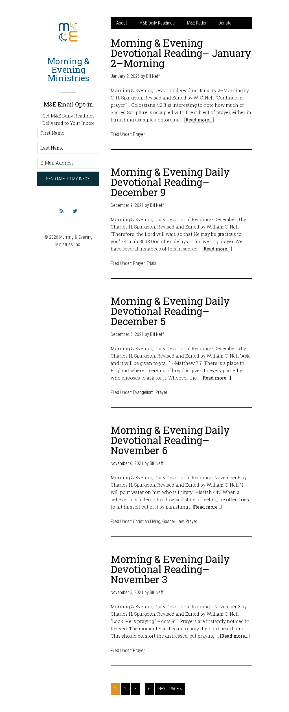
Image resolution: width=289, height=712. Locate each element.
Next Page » (170, 688)
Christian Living (146, 521)
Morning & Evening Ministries (68, 69)
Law (180, 521)
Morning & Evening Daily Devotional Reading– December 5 (170, 311)
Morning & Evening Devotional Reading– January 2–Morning (181, 53)
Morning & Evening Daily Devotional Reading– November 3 (170, 569)
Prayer (139, 134)
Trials (151, 263)
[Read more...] (199, 120)
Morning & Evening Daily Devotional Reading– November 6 (170, 440)
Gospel (168, 521)
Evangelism (143, 392)
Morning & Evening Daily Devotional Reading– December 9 (170, 182)
